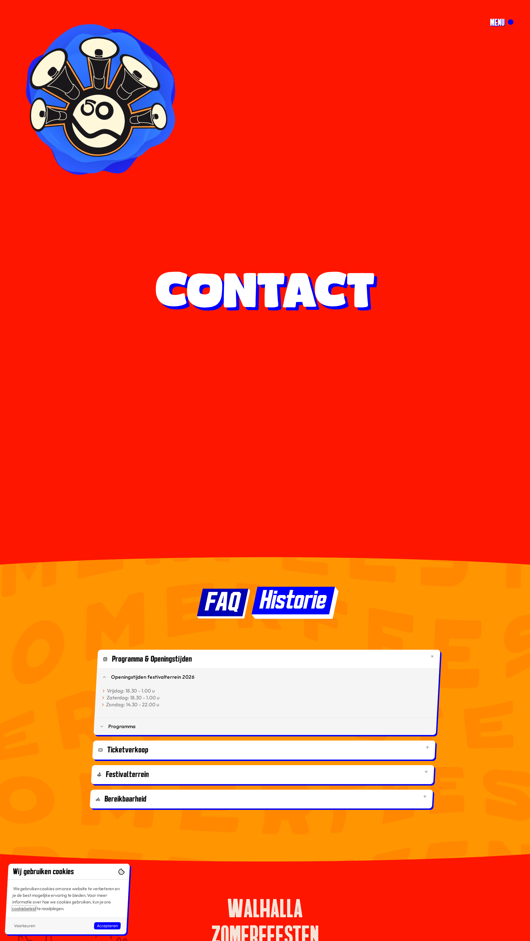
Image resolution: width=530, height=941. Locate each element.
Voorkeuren (24, 925)
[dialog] (67, 899)
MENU (497, 22)
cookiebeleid (24, 908)
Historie (293, 600)
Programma (122, 726)
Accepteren (107, 925)
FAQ (223, 602)
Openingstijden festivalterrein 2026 (153, 677)
